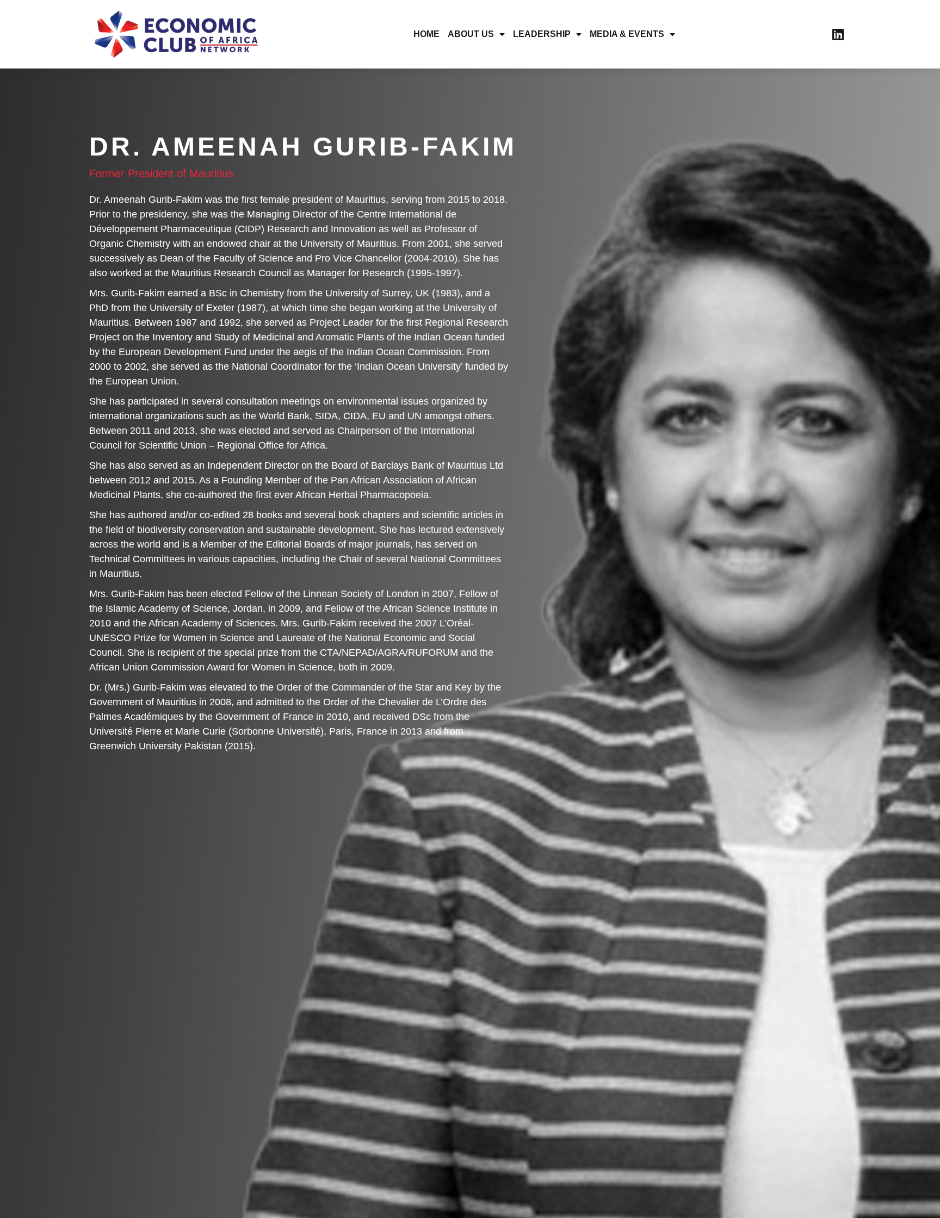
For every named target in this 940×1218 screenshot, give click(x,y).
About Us (471, 34)
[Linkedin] (838, 34)
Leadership (542, 34)
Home (426, 34)
